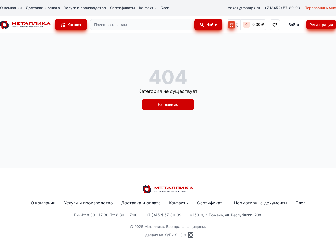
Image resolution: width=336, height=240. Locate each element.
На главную (168, 104)
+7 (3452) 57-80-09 (282, 8)
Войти (293, 24)
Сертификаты (122, 8)
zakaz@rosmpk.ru (244, 8)
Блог (165, 8)
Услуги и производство (85, 8)
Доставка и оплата (43, 8)
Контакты (147, 8)
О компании (11, 8)
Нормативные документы (260, 203)
